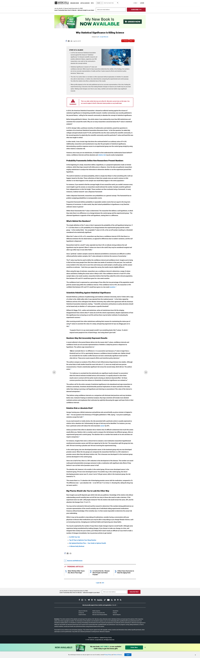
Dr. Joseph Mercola (103, 37)
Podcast (115, 612)
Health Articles (82, 614)
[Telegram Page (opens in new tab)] (88, 600)
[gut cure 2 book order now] (100, 28)
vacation (112, 287)
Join (102, 583)
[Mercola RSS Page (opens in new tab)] (120, 600)
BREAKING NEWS (74, 3)
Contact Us (81, 612)
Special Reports (117, 614)
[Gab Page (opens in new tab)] (92, 600)
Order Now (134, 647)
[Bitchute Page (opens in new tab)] (111, 600)
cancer (102, 426)
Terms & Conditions (93, 637)
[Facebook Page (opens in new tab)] (79, 600)
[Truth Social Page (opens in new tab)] (94, 600)
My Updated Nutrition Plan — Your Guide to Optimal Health (87, 543)
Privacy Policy (107, 654)
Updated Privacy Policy (106, 637)
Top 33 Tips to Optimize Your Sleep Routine (82, 540)
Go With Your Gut (74, 537)
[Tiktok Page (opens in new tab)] (104, 600)
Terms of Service (118, 654)
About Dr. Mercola (83, 610)
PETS (92, 3)
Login (97, 583)
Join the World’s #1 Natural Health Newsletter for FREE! (68, 8)
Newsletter (115, 610)
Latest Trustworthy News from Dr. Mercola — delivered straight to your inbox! (80, 592)
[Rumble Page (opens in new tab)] (115, 600)
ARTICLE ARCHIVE (85, 3)
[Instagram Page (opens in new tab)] (82, 600)
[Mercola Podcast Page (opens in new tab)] (118, 600)
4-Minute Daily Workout (76, 546)
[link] (66, 41)
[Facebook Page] (65, 557)
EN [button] (136, 3)
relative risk (102, 155)
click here (80, 629)
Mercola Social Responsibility (99, 614)
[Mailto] (67, 557)
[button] (136, 10)
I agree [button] (128, 654)
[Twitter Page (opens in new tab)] (85, 600)
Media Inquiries (96, 610)
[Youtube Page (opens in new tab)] (108, 600)
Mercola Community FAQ (98, 612)
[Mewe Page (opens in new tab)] (100, 600)
